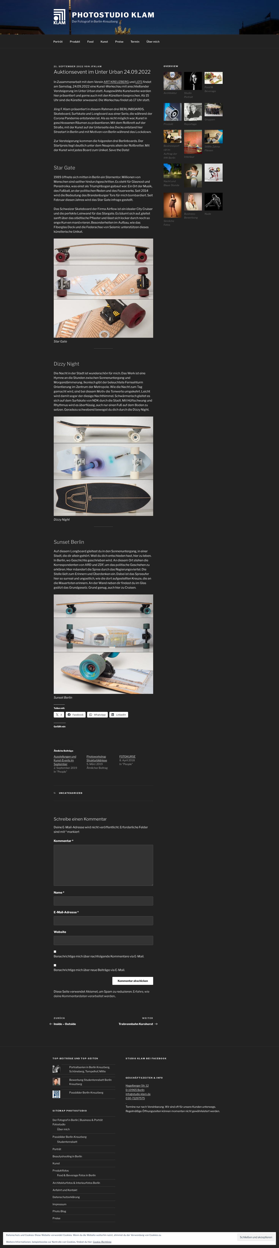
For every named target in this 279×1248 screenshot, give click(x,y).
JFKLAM (96, 66)
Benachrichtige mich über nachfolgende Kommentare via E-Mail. (99, 956)
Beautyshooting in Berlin (67, 1156)
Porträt (58, 41)
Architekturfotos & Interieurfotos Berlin (76, 1182)
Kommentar (63, 841)
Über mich (153, 41)
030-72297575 (135, 1098)
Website (60, 932)
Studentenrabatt (67, 1141)
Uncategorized (71, 793)
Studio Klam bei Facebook (146, 1058)
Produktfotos (61, 1170)
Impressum (59, 1204)
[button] (174, 83)
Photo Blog (59, 1211)
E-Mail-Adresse (66, 912)
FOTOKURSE (127, 756)
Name (59, 892)
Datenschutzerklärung (66, 1197)
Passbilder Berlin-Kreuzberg (86, 1092)
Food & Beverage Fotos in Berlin (76, 1175)
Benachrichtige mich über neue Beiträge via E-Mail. (89, 970)
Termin (135, 41)
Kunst (104, 41)
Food (90, 41)
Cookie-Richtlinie (102, 1241)
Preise (119, 41)
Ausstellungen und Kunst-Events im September (65, 760)
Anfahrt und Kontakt (65, 1190)
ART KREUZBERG (116, 82)
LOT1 (138, 82)
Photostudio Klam (113, 15)
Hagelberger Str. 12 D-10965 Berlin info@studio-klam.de (138, 1090)
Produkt (75, 41)
